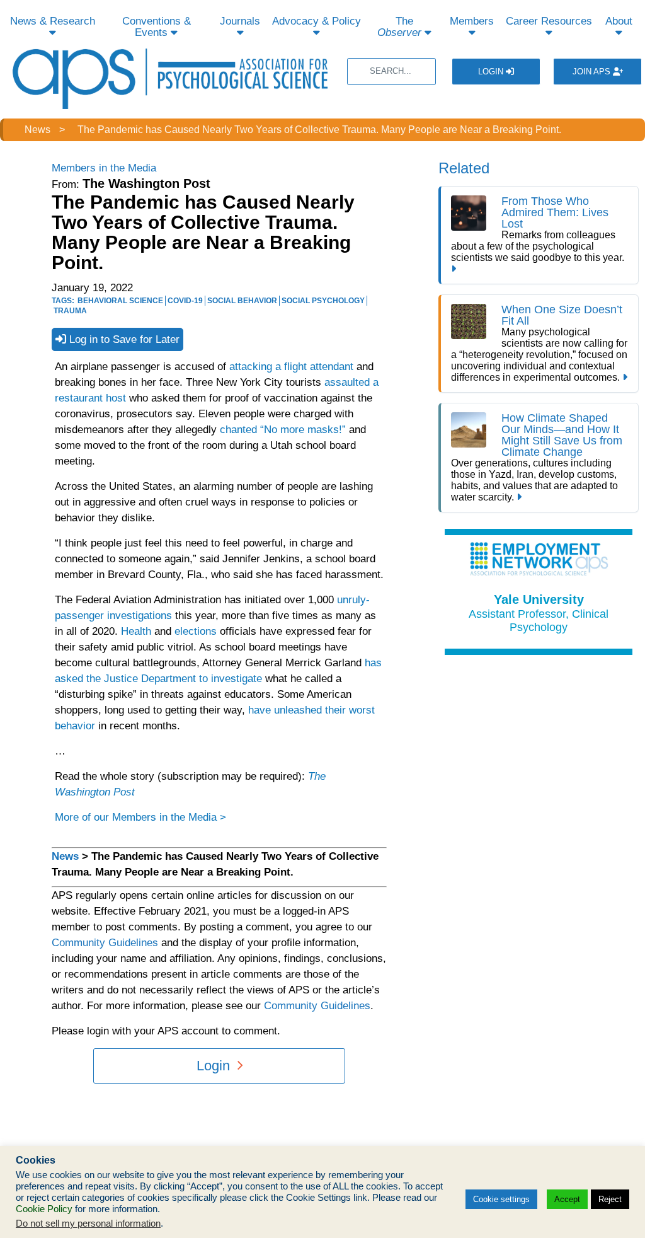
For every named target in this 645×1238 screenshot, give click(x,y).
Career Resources (549, 21)
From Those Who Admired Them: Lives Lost (554, 212)
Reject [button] (610, 1199)
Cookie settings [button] (501, 1199)
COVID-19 (185, 300)
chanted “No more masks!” (283, 430)
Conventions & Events (156, 26)
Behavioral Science (120, 300)
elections (195, 631)
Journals (240, 21)
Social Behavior (242, 300)
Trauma (70, 310)
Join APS (593, 71)
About (618, 21)
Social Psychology (323, 300)
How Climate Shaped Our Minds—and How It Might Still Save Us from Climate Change (561, 435)
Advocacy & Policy (316, 21)
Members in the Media (104, 168)
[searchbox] (391, 71)
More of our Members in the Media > (140, 817)
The (399, 26)
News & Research (52, 21)
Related (463, 167)
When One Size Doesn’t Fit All (561, 315)
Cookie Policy (44, 1209)
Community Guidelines (105, 943)
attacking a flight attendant (291, 367)
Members (472, 21)
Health (136, 631)
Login (492, 71)
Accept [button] (567, 1199)
